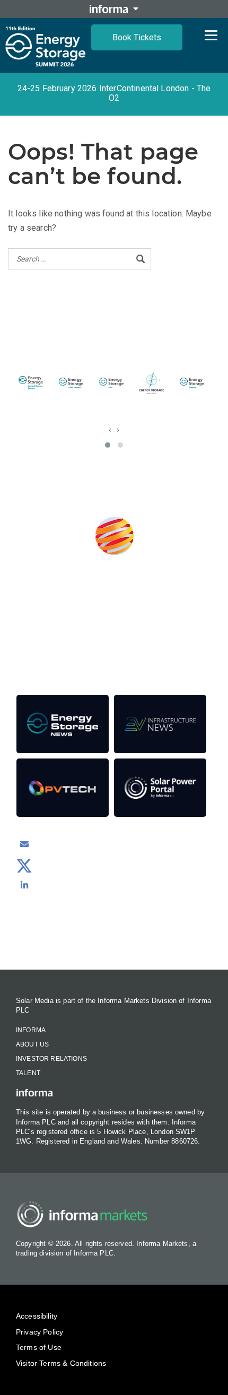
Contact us (114, 941)
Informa (31, 1030)
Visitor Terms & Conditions (61, 1363)
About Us (32, 1044)
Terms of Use (39, 1347)
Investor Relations (51, 1058)
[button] (107, 445)
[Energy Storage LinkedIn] (24, 884)
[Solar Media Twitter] (24, 864)
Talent (28, 1073)
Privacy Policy (39, 1332)
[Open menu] (211, 35)
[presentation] (110, 430)
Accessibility (36, 1316)
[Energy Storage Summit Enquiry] (24, 843)
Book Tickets (136, 37)
